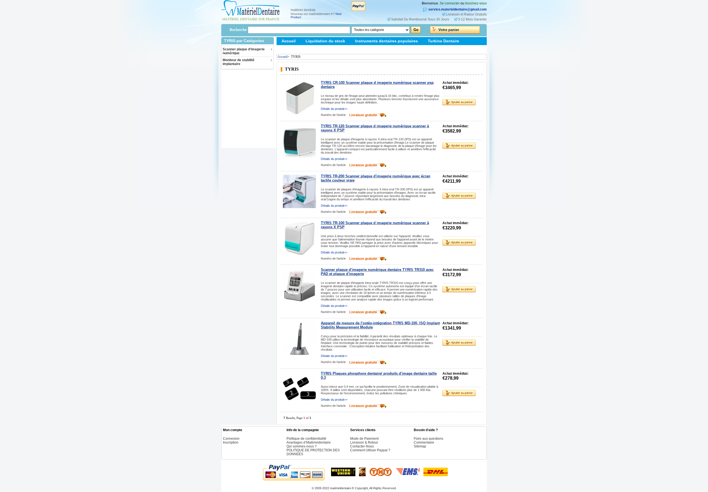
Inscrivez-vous (476, 3)
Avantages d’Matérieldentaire (309, 442)
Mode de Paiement (364, 439)
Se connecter (450, 3)
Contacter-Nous (362, 446)
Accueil (289, 41)
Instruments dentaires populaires (386, 41)
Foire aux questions (428, 439)
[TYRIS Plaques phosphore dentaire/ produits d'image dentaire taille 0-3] (299, 388)
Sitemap (289, 49)
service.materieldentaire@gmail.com (457, 9)
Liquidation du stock (325, 41)
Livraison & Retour (364, 442)
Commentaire (424, 442)
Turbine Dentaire (443, 41)
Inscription (230, 442)
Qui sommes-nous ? (302, 446)
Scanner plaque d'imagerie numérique (244, 51)
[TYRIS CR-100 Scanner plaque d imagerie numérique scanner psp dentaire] (299, 98)
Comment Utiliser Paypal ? (370, 450)
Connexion (231, 439)
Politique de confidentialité (306, 439)
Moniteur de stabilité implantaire (238, 62)
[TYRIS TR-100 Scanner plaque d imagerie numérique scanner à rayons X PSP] (299, 238)
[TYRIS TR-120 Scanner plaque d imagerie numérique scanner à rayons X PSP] (299, 141)
